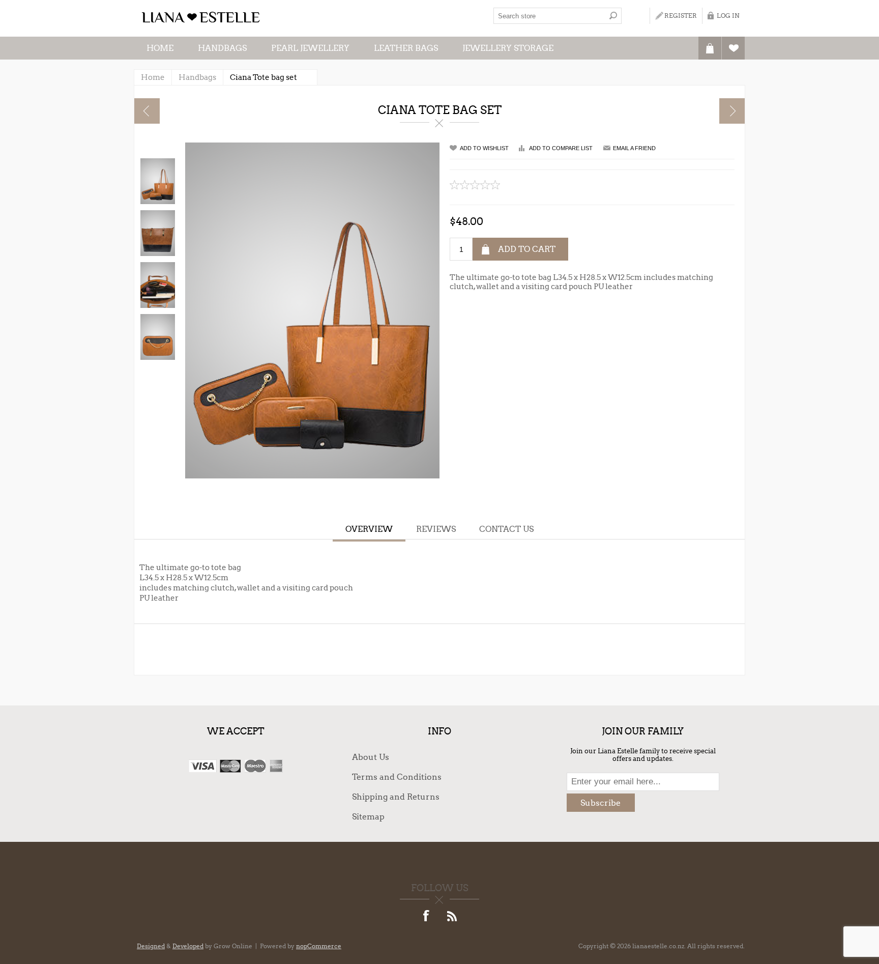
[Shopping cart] (709, 48)
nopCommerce (318, 946)
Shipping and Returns (396, 797)
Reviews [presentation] (436, 529)
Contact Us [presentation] (506, 529)
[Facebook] (426, 916)
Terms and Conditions (397, 777)
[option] (157, 181)
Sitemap (368, 816)
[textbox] (549, 16)
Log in (728, 15)
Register (680, 15)
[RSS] (452, 916)
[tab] (369, 530)
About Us (370, 757)
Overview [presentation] (369, 529)
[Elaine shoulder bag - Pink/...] (147, 111)
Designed (151, 946)
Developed (187, 946)
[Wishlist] (733, 48)
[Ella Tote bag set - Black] (732, 111)
